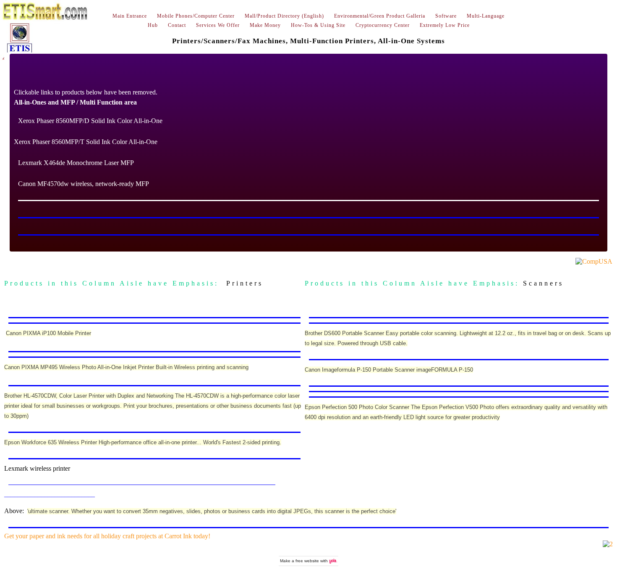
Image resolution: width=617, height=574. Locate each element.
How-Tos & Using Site (318, 25)
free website (307, 560)
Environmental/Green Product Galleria (379, 16)
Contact (177, 25)
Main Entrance (129, 16)
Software (446, 16)
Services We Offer (218, 25)
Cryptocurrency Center (383, 25)
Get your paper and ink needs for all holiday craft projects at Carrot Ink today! (107, 536)
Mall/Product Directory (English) (284, 16)
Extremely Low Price (445, 25)
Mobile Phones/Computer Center (196, 16)
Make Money (265, 25)
